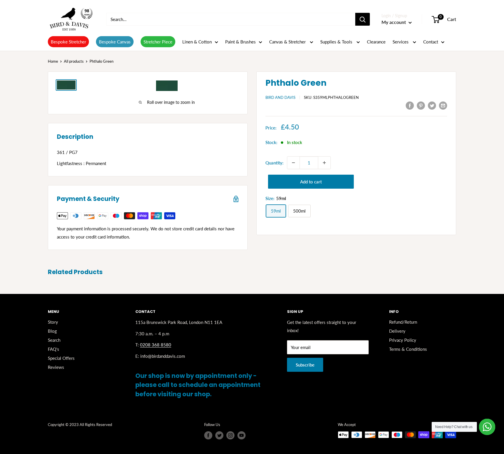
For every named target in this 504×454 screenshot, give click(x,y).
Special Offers (61, 358)
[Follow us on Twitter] (219, 435)
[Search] (362, 19)
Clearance (376, 41)
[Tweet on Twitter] (432, 105)
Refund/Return (403, 322)
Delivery (397, 331)
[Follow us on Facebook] (208, 435)
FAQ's (53, 349)
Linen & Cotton (197, 41)
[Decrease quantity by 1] (293, 163)
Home (53, 61)
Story (53, 322)
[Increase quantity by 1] (324, 163)
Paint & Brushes (240, 41)
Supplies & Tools (337, 41)
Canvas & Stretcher (288, 41)
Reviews (56, 367)
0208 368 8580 (155, 344)
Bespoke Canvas (115, 41)
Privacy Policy (402, 340)
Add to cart (311, 181)
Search (54, 340)
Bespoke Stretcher (68, 41)
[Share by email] (443, 105)
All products (74, 61)
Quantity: (274, 162)
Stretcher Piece (158, 41)
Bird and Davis (280, 97)
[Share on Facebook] (410, 105)
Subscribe (305, 364)
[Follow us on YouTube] (241, 435)
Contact (430, 41)
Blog (52, 331)
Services (401, 41)
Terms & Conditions (408, 349)
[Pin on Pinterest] (421, 105)
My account (394, 22)
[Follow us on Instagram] (230, 435)
